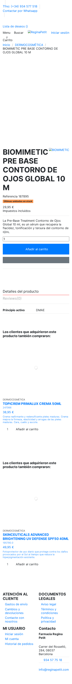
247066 (7, 407)
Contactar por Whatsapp (20, 11)
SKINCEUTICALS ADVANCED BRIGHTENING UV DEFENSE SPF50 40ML (36, 537)
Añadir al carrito (36, 249)
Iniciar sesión (14, 634)
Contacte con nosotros (14, 619)
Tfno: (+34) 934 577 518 (20, 6)
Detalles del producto (21, 291)
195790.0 (8, 542)
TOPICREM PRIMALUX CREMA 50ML (32, 404)
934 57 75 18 (53, 660)
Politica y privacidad (48, 619)
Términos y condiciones (49, 611)
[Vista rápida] (37, 394)
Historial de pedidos (19, 644)
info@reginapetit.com (54, 669)
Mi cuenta (12, 639)
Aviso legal (48, 604)
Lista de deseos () (15, 26)
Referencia (10, 196)
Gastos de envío (16, 604)
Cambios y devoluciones (14, 611)
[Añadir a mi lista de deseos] (36, 260)
